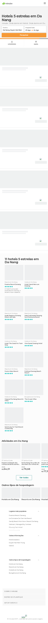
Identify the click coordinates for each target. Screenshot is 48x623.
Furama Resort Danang (13, 284)
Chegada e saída (30, 27)
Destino (5, 27)
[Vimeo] (26, 610)
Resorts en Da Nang (31, 500)
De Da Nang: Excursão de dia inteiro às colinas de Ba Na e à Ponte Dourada (30, 463)
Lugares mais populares (17, 511)
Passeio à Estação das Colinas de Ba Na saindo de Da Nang (10, 463)
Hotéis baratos (14, 540)
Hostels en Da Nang (16, 570)
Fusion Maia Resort (11, 371)
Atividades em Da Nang (15, 441)
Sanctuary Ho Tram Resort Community (14, 427)
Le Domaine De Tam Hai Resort (20, 518)
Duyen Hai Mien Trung (17, 543)
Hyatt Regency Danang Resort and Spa (13, 316)
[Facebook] (20, 610)
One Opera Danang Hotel (33, 343)
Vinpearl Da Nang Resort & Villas (14, 399)
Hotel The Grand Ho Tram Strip (13, 344)
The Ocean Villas (31, 399)
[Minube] (7, 3)
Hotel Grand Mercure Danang (32, 285)
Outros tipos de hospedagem (19, 560)
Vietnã (11, 546)
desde (3, 467)
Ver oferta (41, 80)
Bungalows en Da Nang (17, 573)
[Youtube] (29, 610)
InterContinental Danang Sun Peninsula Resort (33, 316)
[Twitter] (23, 610)
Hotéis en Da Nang (10, 500)
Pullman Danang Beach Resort (33, 372)
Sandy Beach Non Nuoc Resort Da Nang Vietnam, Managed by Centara (23, 522)
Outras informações (16, 536)
